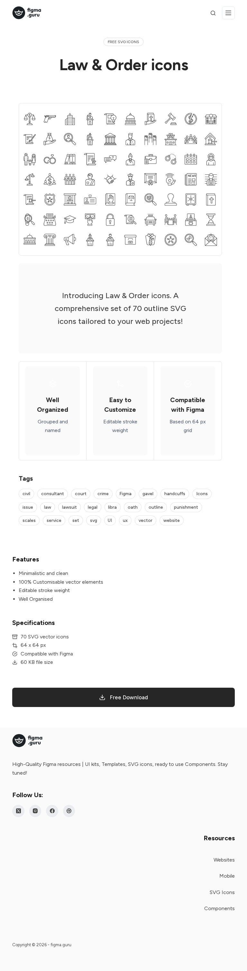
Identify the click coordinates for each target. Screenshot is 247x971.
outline (156, 507)
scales (29, 520)
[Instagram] (35, 811)
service (54, 520)
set (75, 520)
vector (145, 520)
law (47, 507)
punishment (186, 507)
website (171, 520)
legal (92, 507)
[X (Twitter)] (18, 811)
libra (112, 507)
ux (125, 520)
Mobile (227, 876)
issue (28, 507)
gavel (147, 493)
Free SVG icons (123, 42)
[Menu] (228, 12)
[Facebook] (52, 811)
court (81, 493)
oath (133, 507)
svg (93, 520)
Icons (202, 493)
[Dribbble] (69, 811)
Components (219, 908)
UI (110, 520)
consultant (52, 493)
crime (103, 493)
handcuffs (174, 493)
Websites (224, 860)
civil (26, 493)
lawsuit (69, 507)
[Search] (213, 13)
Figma (125, 493)
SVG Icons (222, 892)
